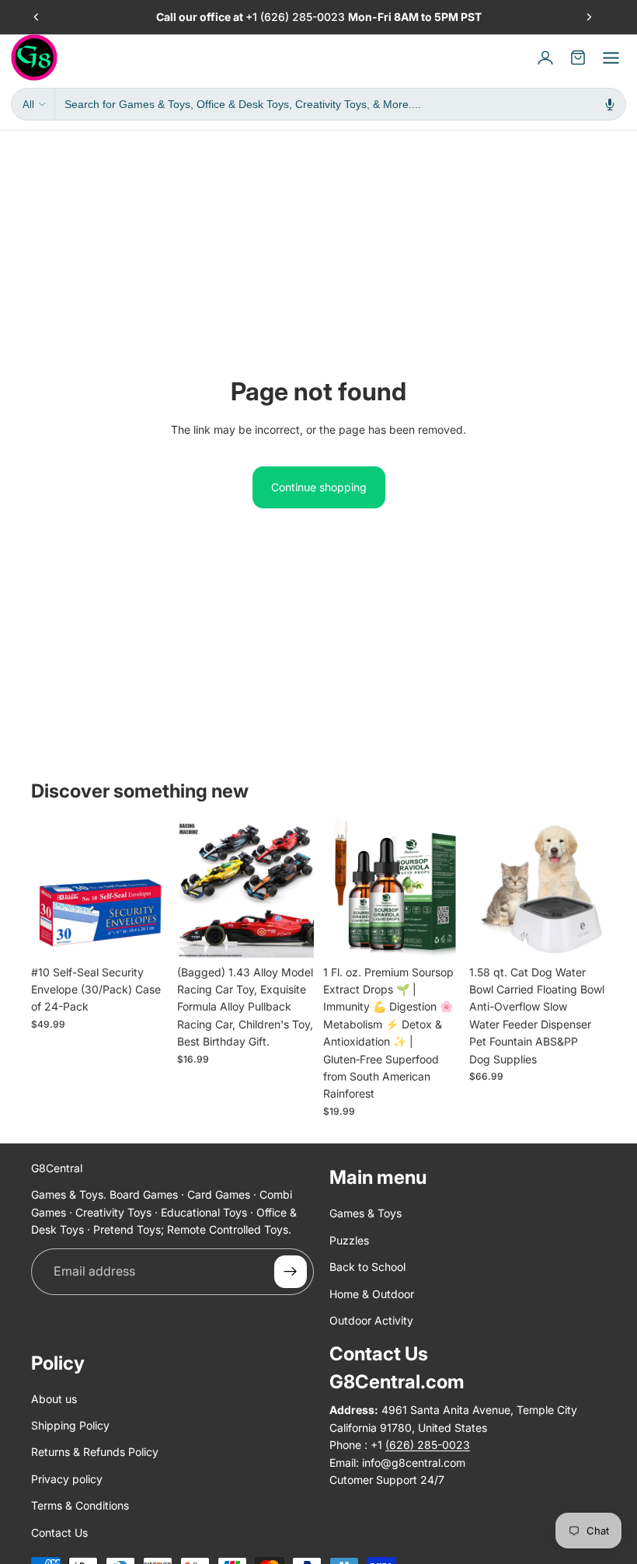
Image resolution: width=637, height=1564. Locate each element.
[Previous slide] (36, 17)
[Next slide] (589, 17)
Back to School (367, 1266)
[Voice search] (609, 104)
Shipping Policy (70, 1425)
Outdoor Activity (371, 1320)
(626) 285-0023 (304, 16)
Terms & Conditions (80, 1505)
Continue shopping (319, 487)
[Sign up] (290, 1271)
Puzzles (349, 1239)
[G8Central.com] (34, 57)
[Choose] (290, 934)
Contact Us (59, 1531)
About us (54, 1398)
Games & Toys (365, 1213)
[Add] (144, 934)
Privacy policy (67, 1478)
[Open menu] (610, 57)
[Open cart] (577, 57)
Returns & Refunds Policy (94, 1451)
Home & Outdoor (371, 1293)
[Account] (545, 57)
